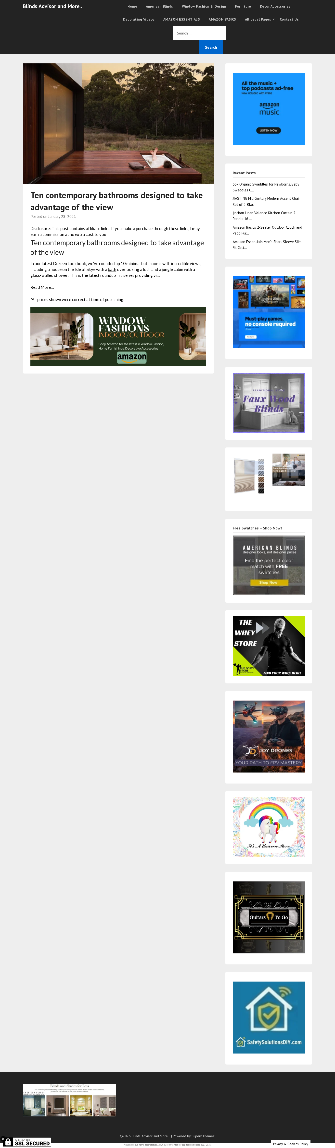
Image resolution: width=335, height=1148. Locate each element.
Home (132, 6)
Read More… (42, 287)
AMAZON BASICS (222, 19)
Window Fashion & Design (204, 6)
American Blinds (159, 6)
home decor (144, 1144)
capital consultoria (191, 1144)
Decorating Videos (139, 19)
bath (112, 269)
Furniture (243, 6)
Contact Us (289, 19)
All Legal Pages (258, 19)
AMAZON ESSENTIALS (181, 19)
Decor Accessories (275, 6)
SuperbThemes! (203, 1136)
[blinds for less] (118, 336)
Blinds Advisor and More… (53, 6)
